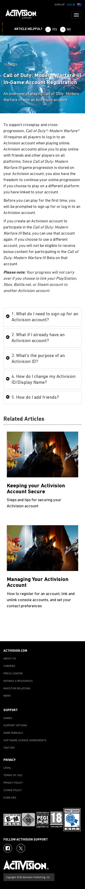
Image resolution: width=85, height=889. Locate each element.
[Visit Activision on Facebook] (7, 848)
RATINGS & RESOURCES (18, 681)
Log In (71, 4)
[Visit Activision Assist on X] (21, 848)
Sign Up (59, 4)
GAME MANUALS (13, 733)
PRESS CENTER (13, 673)
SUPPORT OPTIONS (15, 725)
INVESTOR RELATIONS (17, 688)
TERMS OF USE (12, 775)
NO (69, 29)
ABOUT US (9, 658)
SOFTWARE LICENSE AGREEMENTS (24, 740)
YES (54, 29)
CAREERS (9, 666)
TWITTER (9, 748)
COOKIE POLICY (12, 790)
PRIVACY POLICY (13, 783)
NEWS (7, 696)
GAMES (7, 718)
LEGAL (7, 768)
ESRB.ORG (9, 798)
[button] (79, 4)
